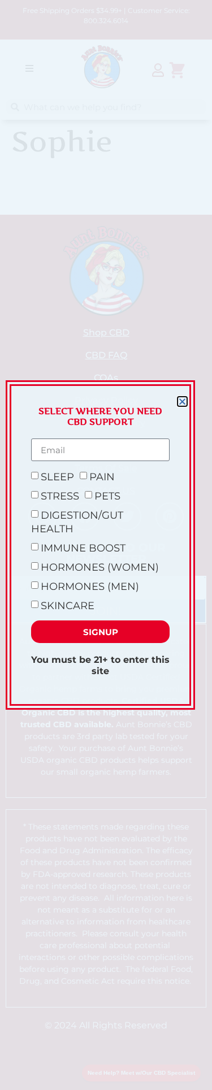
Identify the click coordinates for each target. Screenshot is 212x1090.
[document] (106, 545)
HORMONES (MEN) (90, 586)
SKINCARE (67, 606)
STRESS (60, 496)
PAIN (102, 477)
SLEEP (57, 477)
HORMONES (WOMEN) (100, 567)
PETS (107, 496)
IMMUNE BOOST (83, 548)
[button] (182, 401)
